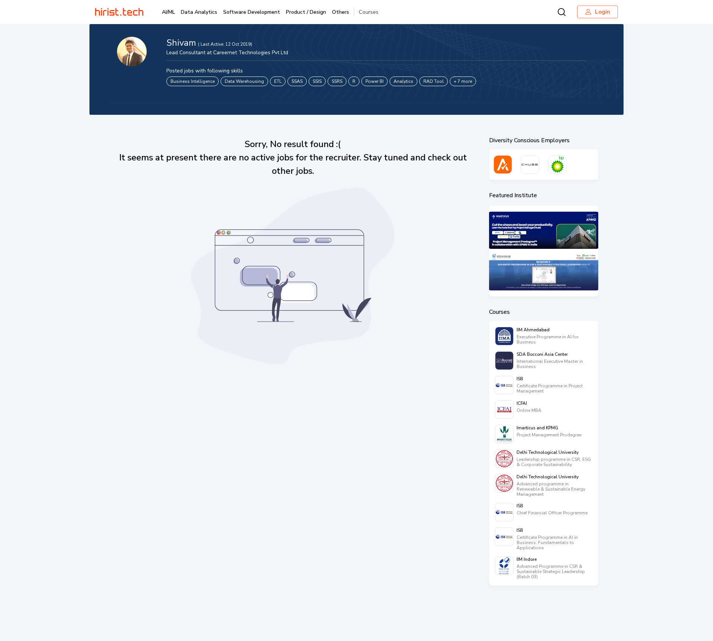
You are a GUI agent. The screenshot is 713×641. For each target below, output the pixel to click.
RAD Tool (433, 81)
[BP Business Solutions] (557, 164)
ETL (277, 81)
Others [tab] (340, 12)
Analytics (403, 81)
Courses (368, 12)
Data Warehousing (244, 81)
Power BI (374, 81)
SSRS (337, 81)
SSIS (317, 81)
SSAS (297, 81)
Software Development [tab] (251, 12)
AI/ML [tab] (168, 12)
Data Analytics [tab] (199, 12)
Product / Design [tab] (306, 12)
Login (602, 12)
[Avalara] (503, 164)
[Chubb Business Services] (530, 164)
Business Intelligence (192, 81)
